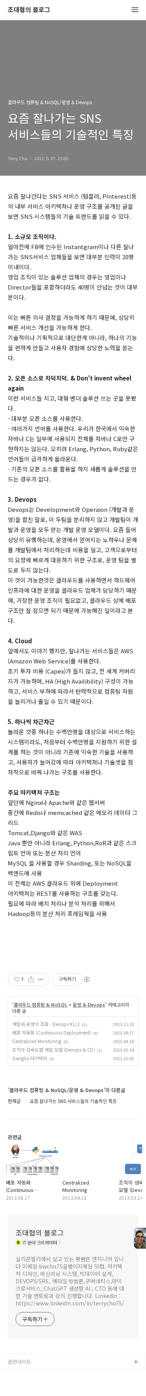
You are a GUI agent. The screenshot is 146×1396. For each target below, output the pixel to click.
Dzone (15, 1387)
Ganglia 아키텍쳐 (29, 1058)
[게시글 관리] (41, 979)
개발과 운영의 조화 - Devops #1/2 (46, 1024)
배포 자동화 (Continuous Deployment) (51, 1032)
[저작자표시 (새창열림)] (86, 979)
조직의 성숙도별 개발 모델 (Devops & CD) (53, 1049)
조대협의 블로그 (29, 10)
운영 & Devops (89, 1005)
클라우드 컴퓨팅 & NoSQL (40, 1005)
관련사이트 (19, 1361)
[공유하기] (31, 979)
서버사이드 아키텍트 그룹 (35, 1375)
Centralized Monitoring (36, 1041)
